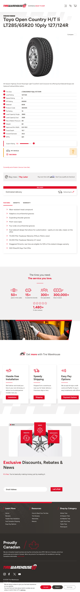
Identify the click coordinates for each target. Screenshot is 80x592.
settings (23, 590)
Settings (69, 587)
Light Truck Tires (65, 521)
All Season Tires (65, 516)
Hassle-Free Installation (12, 518)
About (7, 513)
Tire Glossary (36, 516)
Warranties (35, 518)
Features (6, 203)
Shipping (39, 397)
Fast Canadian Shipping (12, 521)
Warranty (27, 203)
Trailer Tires (63, 524)
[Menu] (65, 5)
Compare (70, 34)
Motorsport (63, 527)
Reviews (7, 516)
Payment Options (70, 397)
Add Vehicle (12, 154)
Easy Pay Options (10, 524)
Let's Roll (56, 489)
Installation (12, 397)
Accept (45, 587)
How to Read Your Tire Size (40, 513)
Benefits (16, 203)
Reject (57, 587)
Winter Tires (63, 513)
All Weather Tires (65, 518)
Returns (34, 521)
